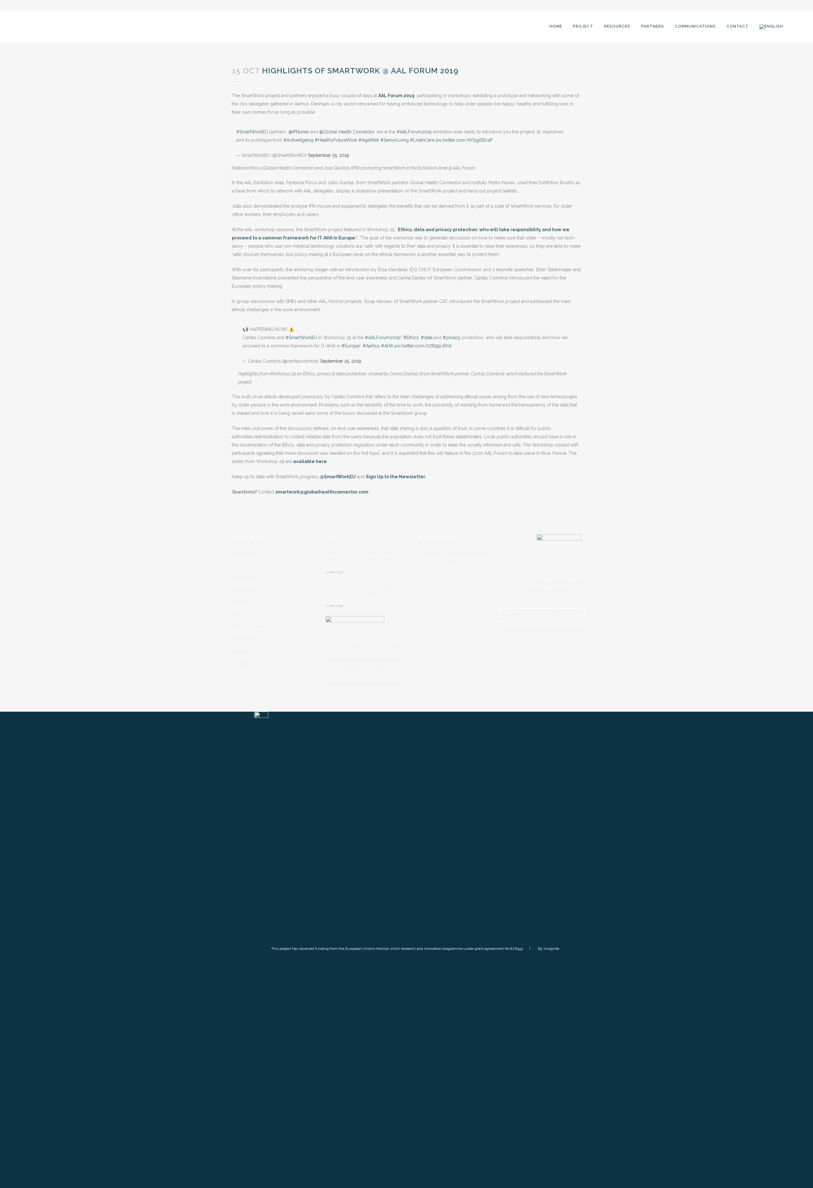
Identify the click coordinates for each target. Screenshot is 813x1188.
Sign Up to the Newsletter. (396, 476)
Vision (238, 564)
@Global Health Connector (346, 131)
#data (427, 337)
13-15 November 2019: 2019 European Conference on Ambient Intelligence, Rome (358, 672)
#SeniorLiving (394, 140)
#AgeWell (369, 140)
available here (310, 461)
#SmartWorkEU (252, 131)
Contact (240, 663)
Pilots (237, 614)
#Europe (350, 345)
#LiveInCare (422, 140)
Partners (240, 651)
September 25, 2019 (328, 155)
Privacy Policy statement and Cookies (542, 630)
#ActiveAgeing (298, 140)
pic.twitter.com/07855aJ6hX (423, 345)
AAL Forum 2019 (396, 95)
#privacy (452, 337)
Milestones (243, 577)
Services (240, 601)
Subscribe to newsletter (542, 615)
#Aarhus (371, 345)
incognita (551, 948)
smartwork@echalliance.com (551, 591)
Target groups (246, 589)
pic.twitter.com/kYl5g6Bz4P (464, 140)
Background (244, 552)
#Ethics (411, 337)
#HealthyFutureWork (336, 140)
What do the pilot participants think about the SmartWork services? (362, 559)
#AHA (387, 345)
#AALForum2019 (414, 131)
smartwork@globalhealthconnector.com (321, 491)
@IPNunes (298, 131)
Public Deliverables (251, 626)
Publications (244, 638)
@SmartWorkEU (338, 476)
